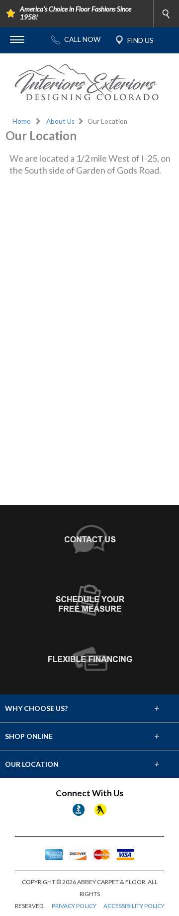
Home (21, 121)
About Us (60, 121)
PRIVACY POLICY (74, 906)
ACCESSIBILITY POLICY (134, 906)
